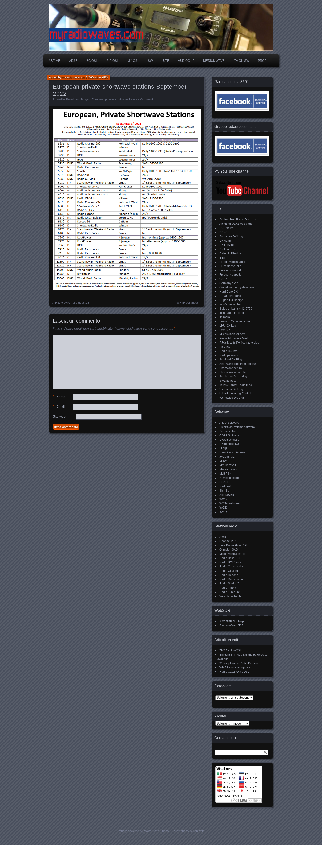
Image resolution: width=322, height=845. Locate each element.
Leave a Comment (141, 99)
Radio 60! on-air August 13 (72, 302)
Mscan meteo (228, 469)
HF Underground (230, 296)
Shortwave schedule (232, 372)
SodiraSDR (226, 495)
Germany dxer (228, 283)
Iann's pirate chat (230, 304)
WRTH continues (187, 302)
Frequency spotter (231, 274)
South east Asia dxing (233, 376)
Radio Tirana (227, 587)
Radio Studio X (229, 583)
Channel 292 (227, 541)
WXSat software (229, 503)
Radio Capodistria (231, 566)
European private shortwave (110, 99)
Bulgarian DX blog (231, 236)
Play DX (224, 346)
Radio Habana (228, 575)
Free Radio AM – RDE (233, 545)
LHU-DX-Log (227, 325)
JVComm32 (227, 456)
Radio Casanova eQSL (234, 671)
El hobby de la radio (232, 262)
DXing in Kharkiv (230, 253)
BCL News (226, 228)
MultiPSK (225, 473)
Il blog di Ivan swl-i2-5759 (235, 308)
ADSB (73, 60)
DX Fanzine (227, 245)
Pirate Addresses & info (234, 338)
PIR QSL (112, 60)
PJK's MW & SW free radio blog (239, 342)
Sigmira (224, 490)
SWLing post (227, 380)
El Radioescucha (230, 266)
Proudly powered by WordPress (137, 831)
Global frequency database (236, 287)
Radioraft (225, 486)
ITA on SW (241, 60)
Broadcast (72, 99)
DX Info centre (228, 249)
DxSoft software (229, 439)
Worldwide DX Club (232, 397)
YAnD (223, 512)
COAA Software (229, 435)
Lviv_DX (224, 329)
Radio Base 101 (229, 558)
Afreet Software (229, 422)
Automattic (197, 831)
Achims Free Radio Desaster (237, 219)
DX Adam (225, 240)
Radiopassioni (228, 355)
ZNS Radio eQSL (230, 650)
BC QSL (92, 60)
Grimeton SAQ (228, 549)
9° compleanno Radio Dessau (238, 663)
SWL (151, 60)
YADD (223, 507)
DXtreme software (230, 444)
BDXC (223, 232)
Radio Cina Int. (229, 570)
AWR (222, 536)
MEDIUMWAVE (214, 60)
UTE (166, 60)
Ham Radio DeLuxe (232, 452)
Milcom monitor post (232, 334)
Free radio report (230, 270)
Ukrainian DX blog (231, 389)
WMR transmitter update (234, 667)
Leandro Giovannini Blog (235, 321)
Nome (59, 396)
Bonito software (229, 431)
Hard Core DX (228, 291)
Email (59, 406)
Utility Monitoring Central (235, 393)
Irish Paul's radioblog (232, 313)
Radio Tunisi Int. (229, 592)
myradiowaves (71, 77)
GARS (223, 279)
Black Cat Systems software (237, 427)
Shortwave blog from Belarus (237, 363)
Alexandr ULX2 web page (235, 223)
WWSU (224, 499)
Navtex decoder (229, 478)
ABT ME (54, 60)
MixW (223, 461)
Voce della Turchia (231, 596)
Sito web (59, 416)
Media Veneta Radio (232, 553)
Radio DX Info (228, 351)
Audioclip (186, 60)
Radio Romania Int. (231, 579)
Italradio (224, 317)
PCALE (224, 482)
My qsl (133, 60)
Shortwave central (231, 368)
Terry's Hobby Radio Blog (235, 385)
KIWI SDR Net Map (231, 621)
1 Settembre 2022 (96, 77)
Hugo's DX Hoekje (231, 300)
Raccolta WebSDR (231, 625)
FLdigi (223, 448)
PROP (262, 60)
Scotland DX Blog (230, 359)
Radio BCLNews (230, 562)
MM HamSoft (227, 465)
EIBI (222, 257)
